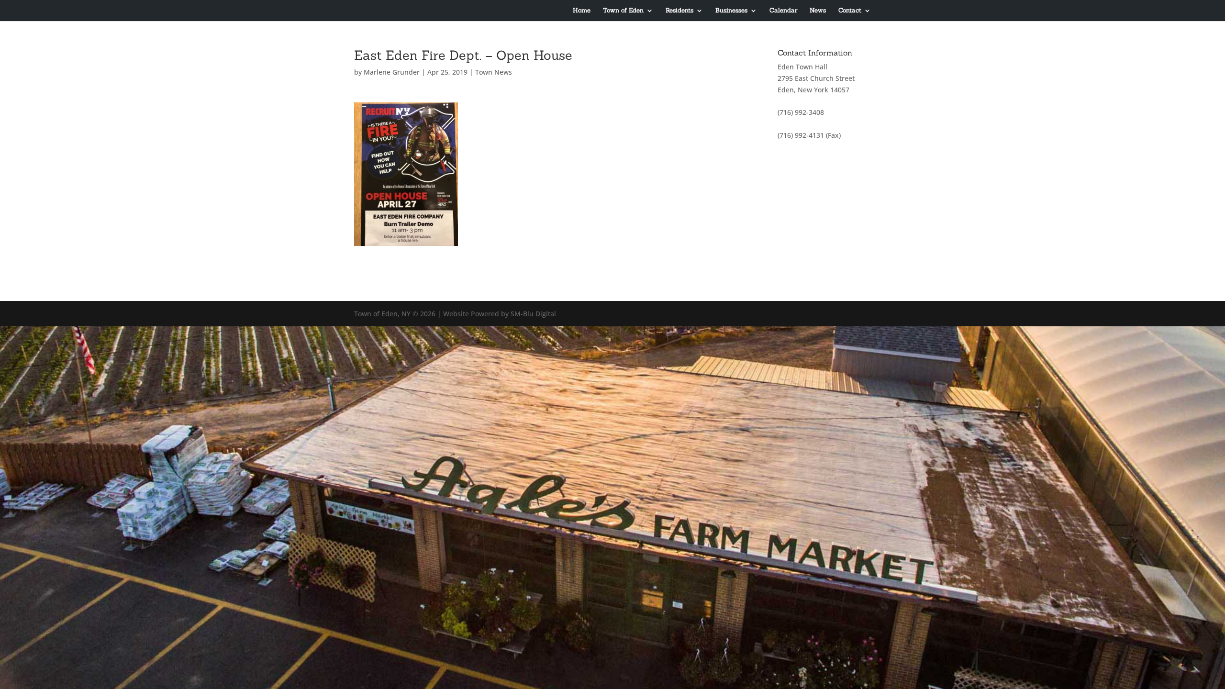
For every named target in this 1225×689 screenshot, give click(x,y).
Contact (849, 10)
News (818, 10)
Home (581, 10)
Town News (493, 72)
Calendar (783, 10)
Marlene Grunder (392, 72)
